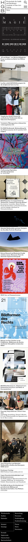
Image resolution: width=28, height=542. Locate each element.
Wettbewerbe (5, 513)
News (17, 527)
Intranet (3, 524)
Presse (17, 524)
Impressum (4, 535)
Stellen (3, 516)
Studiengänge (19, 518)
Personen (18, 516)
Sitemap (4, 527)
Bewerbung (18, 513)
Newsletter (18, 529)
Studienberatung (20, 521)
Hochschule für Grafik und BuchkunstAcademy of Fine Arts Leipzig (13, 4)
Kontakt (3, 533)
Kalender (4, 518)
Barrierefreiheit (6, 540)
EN (3, 15)
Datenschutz (5, 538)
